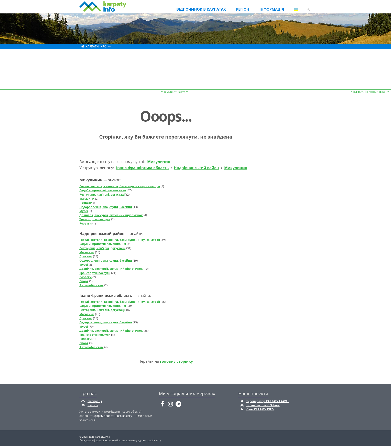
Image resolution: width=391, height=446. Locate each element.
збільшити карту (174, 92)
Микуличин (158, 161)
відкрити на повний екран (369, 92)
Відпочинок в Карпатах (201, 9)
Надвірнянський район (196, 167)
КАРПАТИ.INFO (96, 46)
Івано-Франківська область (142, 167)
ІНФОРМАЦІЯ (271, 9)
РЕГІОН (242, 9)
